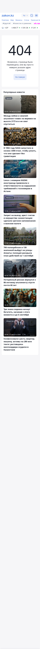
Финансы (18, 20)
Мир (12, 20)
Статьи (26, 20)
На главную (20, 77)
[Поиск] (32, 15)
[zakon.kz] (8, 15)
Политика (5, 20)
